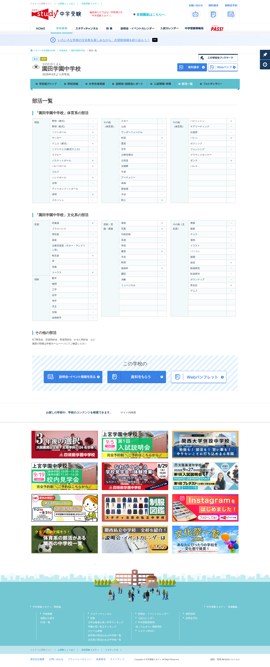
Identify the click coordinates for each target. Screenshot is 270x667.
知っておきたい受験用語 (149, 626)
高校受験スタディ (90, 3)
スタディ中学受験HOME (44, 50)
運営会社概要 (37, 659)
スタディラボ (111, 650)
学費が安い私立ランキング (102, 626)
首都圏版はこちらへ (151, 14)
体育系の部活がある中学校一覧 (104, 635)
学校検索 (63, 50)
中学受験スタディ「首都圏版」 (223, 607)
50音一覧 (45, 622)
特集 (92, 618)
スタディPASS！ (147, 631)
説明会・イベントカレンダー (153, 613)
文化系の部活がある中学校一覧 (104, 639)
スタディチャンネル (101, 613)
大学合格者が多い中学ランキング (106, 622)
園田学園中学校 (78, 50)
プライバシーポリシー (80, 659)
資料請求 (190, 613)
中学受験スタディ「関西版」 (48, 607)
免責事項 (101, 659)
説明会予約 (191, 618)
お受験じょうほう (66, 3)
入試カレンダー (146, 618)
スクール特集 (95, 631)
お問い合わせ (56, 659)
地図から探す (47, 618)
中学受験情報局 (146, 622)
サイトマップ (117, 659)
